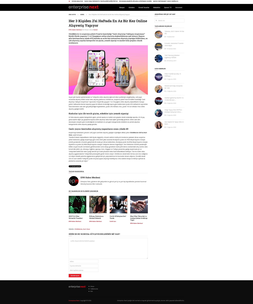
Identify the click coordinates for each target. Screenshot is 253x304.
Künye (92, 286)
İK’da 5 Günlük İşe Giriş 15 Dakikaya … (173, 75)
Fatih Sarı (113, 221)
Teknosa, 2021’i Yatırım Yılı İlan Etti (174, 32)
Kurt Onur (86, 229)
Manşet (122, 7)
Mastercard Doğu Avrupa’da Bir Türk (173, 87)
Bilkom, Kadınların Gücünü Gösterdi (96, 217)
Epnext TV (167, 7)
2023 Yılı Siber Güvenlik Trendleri (76, 217)
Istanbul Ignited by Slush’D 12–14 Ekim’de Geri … (174, 99)
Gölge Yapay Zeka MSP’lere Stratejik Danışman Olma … (173, 111)
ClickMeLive (78, 229)
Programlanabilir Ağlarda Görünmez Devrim (127, 1)
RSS (91, 291)
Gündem (132, 7)
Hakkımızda (94, 289)
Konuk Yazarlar (144, 7)
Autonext (178, 7)
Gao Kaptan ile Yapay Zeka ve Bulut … (174, 123)
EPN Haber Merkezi (75, 30)
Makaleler (156, 7)
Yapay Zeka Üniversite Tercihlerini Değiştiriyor (93, 1)
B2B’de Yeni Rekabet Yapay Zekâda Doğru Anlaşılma (163, 1)
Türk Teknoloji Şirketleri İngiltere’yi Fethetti (172, 56)
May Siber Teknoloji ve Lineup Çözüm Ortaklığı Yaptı (138, 218)
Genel (95, 30)
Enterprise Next (74, 300)
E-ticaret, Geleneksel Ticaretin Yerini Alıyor (174, 44)
